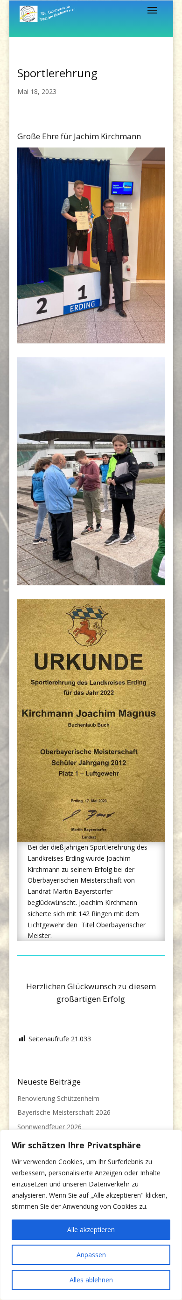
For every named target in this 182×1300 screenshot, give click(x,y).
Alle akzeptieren (91, 1229)
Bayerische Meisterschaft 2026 (64, 1112)
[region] (91, 1215)
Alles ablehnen (91, 1279)
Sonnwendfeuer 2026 (49, 1126)
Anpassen (91, 1254)
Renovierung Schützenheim (58, 1098)
